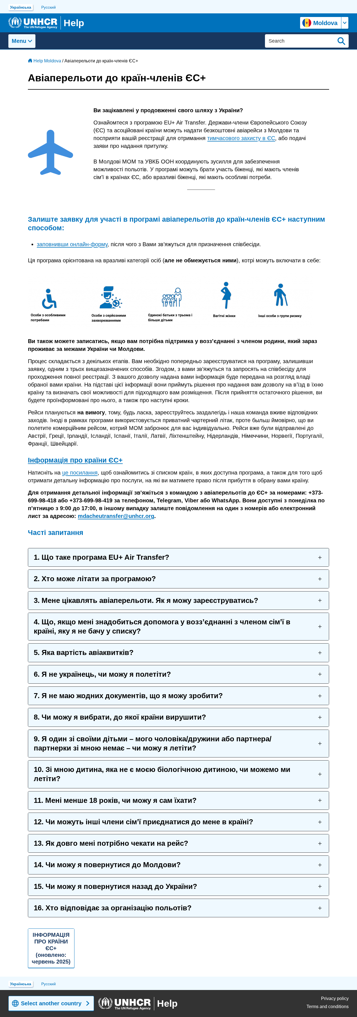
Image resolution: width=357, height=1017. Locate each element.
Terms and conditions (328, 1006)
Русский (48, 7)
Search (341, 41)
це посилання (80, 473)
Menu (19, 41)
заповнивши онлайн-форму (72, 244)
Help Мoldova (47, 60)
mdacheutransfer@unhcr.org (116, 516)
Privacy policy (335, 998)
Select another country (51, 1003)
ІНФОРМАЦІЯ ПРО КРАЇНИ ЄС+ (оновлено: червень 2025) (51, 948)
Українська (20, 7)
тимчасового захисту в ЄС (241, 138)
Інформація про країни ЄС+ (75, 460)
